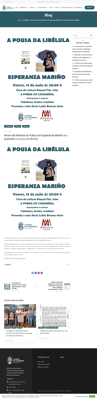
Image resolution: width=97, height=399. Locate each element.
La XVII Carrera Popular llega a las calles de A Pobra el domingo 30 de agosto (82, 66)
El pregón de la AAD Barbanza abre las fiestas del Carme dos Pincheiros (81, 74)
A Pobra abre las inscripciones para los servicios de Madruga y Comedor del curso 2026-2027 (82, 49)
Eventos (26, 126)
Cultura (18, 126)
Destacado (8, 264)
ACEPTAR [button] (92, 396)
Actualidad (26, 20)
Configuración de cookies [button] (81, 396)
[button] (90, 8)
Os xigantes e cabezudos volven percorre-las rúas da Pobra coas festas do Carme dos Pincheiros (19, 333)
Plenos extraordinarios (52, 327)
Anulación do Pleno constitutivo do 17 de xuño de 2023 (54, 332)
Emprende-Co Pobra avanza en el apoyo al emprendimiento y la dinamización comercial (82, 57)
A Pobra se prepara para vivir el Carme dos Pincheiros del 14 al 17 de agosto (82, 82)
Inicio (19, 20)
